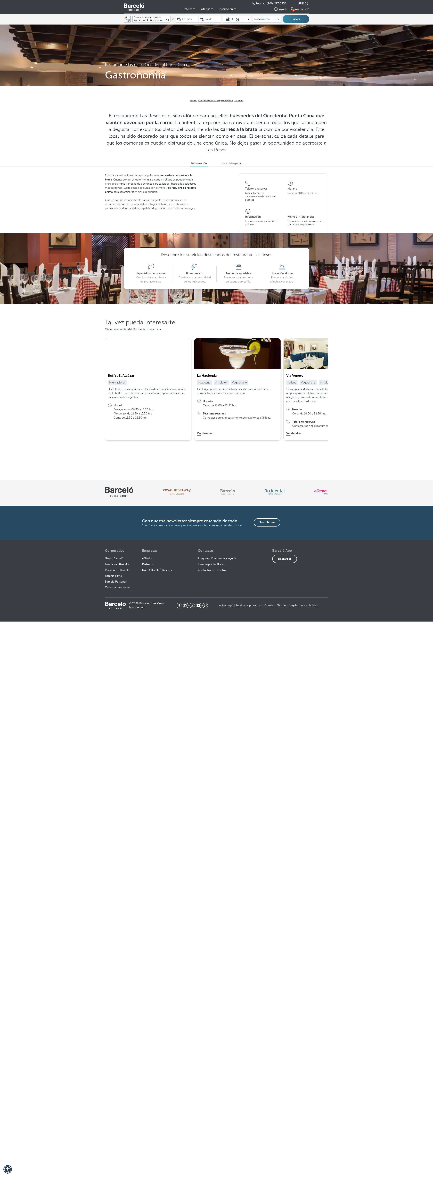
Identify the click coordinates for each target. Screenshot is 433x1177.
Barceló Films (113, 575)
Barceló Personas (116, 581)
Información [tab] (199, 163)
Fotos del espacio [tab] (231, 163)
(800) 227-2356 (276, 3)
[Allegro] (321, 492)
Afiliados (147, 558)
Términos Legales (288, 605)
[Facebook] (179, 605)
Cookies (269, 605)
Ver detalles (204, 433)
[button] (294, 3)
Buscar (296, 19)
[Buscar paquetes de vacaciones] (127, 19)
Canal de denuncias (117, 587)
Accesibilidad (309, 605)
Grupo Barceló (114, 558)
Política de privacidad (248, 605)
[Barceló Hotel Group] (134, 7)
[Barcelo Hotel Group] (115, 605)
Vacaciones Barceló (117, 570)
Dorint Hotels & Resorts (157, 570)
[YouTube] (198, 605)
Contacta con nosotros (212, 570)
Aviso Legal (226, 605)
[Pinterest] (205, 605)
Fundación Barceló (117, 564)
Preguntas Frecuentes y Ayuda (217, 558)
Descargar (284, 558)
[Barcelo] (227, 492)
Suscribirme (267, 522)
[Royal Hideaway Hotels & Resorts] (177, 492)
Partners (147, 564)
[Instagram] (186, 605)
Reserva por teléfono (211, 564)
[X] (192, 605)
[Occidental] (275, 492)
